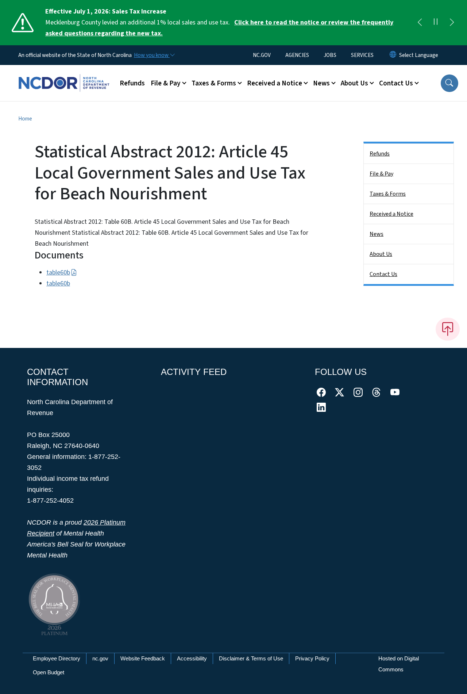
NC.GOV (262, 55)
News (376, 234)
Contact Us (383, 274)
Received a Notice (391, 214)
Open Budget (48, 672)
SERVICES (362, 55)
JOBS (330, 55)
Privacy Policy (312, 658)
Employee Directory (56, 658)
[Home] (63, 75)
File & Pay (381, 174)
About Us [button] (354, 83)
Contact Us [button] (396, 83)
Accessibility (192, 658)
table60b (58, 272)
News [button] (321, 83)
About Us (381, 254)
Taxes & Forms (388, 194)
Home (25, 119)
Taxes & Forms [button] (214, 83)
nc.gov (100, 658)
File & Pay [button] (166, 83)
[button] (449, 83)
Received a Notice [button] (274, 83)
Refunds (132, 83)
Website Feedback (142, 658)
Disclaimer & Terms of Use (251, 658)
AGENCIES (297, 55)
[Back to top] (448, 329)
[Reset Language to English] (393, 55)
